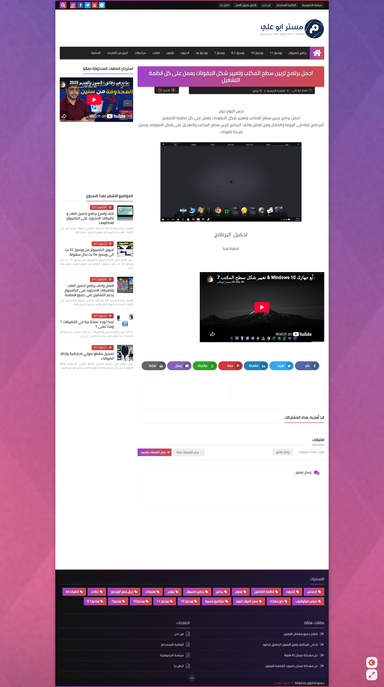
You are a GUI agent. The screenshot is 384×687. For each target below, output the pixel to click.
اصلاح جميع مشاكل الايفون (301, 634)
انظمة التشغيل (264, 591)
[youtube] (95, 5)
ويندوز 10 (257, 53)
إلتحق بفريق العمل (245, 5)
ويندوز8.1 (93, 601)
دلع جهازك (277, 601)
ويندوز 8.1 (237, 53)
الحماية (96, 53)
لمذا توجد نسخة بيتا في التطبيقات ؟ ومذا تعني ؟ (87, 324)
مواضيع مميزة (214, 601)
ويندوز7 (116, 601)
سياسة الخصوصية (312, 5)
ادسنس (312, 591)
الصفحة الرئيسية (276, 90)
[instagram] (73, 5)
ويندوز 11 (276, 53)
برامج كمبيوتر (297, 53)
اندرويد (184, 53)
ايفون (170, 53)
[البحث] (63, 5)
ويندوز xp (202, 53)
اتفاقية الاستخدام (286, 5)
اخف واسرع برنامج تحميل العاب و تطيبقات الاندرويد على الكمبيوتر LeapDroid (90, 218)
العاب (156, 53)
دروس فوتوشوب (306, 601)
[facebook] (80, 5)
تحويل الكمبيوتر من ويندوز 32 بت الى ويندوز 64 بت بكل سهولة (89, 252)
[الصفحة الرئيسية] (317, 53)
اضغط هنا (231, 248)
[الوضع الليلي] (371, 662)
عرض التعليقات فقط (188, 452)
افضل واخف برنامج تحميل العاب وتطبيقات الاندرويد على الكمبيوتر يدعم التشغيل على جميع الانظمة (89, 290)
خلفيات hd (72, 591)
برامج (256, 90)
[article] (186, 393)
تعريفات (150, 591)
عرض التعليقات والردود (153, 452)
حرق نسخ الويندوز (122, 591)
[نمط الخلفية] (371, 674)
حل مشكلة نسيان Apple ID (301, 655)
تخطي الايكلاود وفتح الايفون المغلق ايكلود (290, 644)
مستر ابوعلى (281, 683)
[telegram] (102, 5)
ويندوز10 (139, 601)
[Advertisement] (141, 26)
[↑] (192, 678)
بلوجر (171, 591)
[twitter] (87, 5)
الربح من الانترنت (117, 53)
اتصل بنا (224, 5)
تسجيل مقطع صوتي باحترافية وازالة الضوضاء (87, 356)
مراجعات (140, 53)
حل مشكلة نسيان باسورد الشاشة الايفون (291, 666)
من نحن (266, 5)
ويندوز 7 (219, 53)
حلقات (95, 591)
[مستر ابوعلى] (292, 28)
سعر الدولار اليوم (247, 601)
